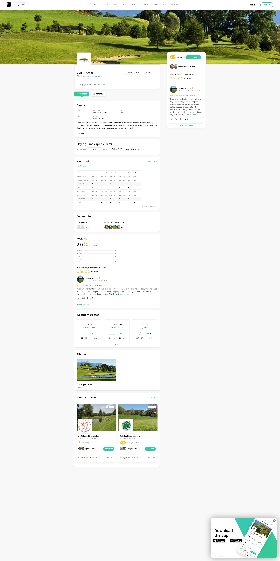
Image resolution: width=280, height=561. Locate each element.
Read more (124, 294)
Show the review (83, 305)
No (104, 84)
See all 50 (151, 397)
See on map (96, 76)
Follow (130, 72)
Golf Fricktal (82, 166)
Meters (155, 161)
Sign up (267, 5)
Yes (99, 84)
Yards (149, 161)
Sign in (253, 5)
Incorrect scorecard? (149, 206)
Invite (138, 72)
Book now (109, 449)
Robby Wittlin (92, 278)
